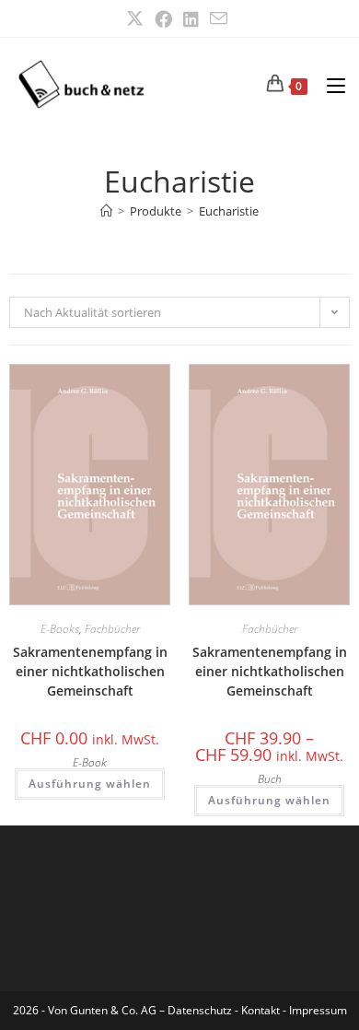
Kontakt (260, 1010)
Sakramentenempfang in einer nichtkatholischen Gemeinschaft (90, 671)
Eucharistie (229, 211)
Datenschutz (201, 1010)
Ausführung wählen (90, 783)
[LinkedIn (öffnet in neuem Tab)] (191, 19)
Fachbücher (112, 629)
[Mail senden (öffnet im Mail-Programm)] (218, 18)
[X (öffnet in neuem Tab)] (137, 19)
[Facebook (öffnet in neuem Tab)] (163, 19)
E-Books (60, 629)
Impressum (318, 1010)
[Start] (106, 211)
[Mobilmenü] (329, 84)
